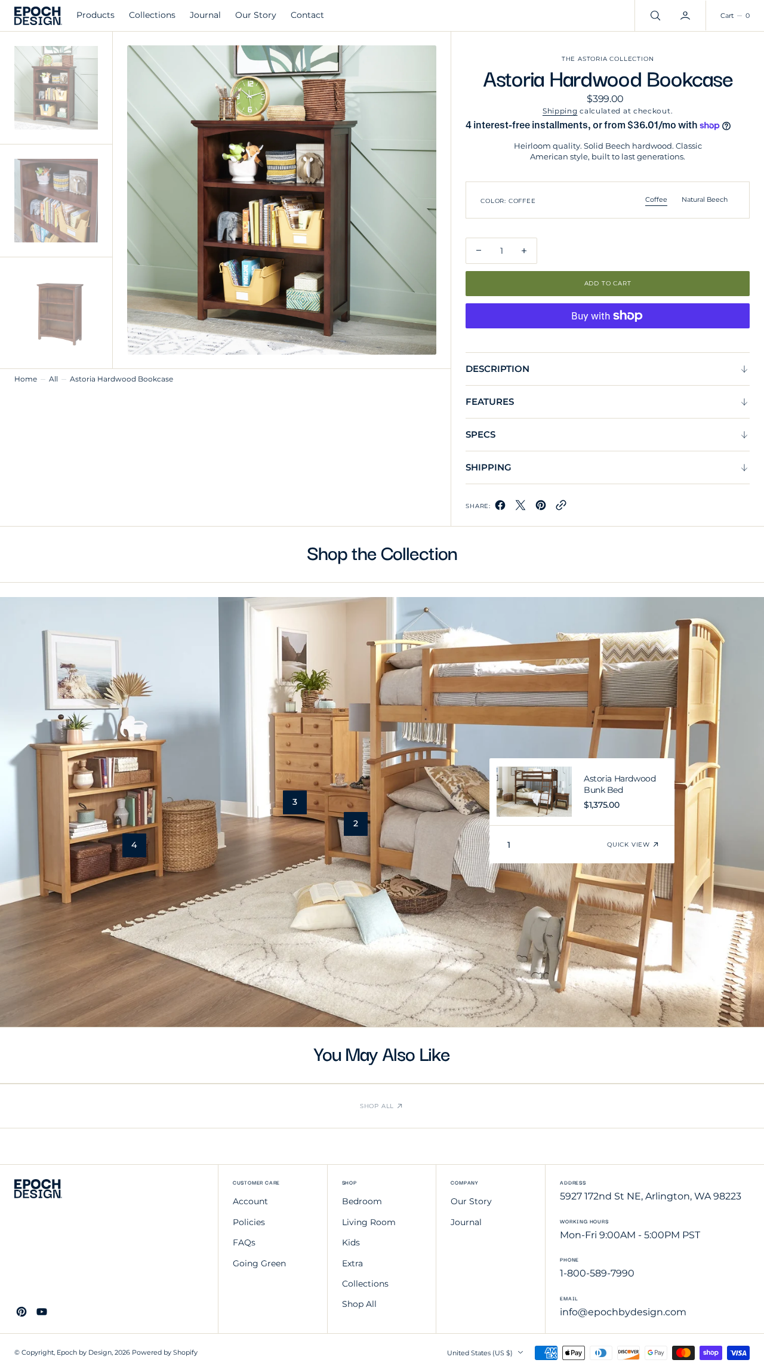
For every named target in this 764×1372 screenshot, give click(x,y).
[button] (686, 15)
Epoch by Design (84, 1352)
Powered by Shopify (165, 1352)
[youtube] (42, 1312)
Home (25, 378)
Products (95, 15)
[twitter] (520, 507)
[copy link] (561, 507)
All (53, 378)
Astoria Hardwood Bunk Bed (619, 784)
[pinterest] (541, 507)
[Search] (654, 15)
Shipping (560, 110)
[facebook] (500, 507)
